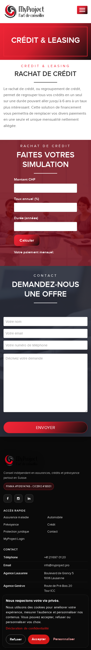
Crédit (51, 524)
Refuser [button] (16, 639)
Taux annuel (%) (26, 199)
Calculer (27, 240)
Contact (52, 531)
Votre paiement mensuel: (34, 252)
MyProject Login (14, 539)
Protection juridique (16, 531)
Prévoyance (11, 524)
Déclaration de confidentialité (27, 628)
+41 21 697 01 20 (55, 557)
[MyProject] (24, 11)
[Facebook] (8, 498)
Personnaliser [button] (64, 639)
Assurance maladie (16, 517)
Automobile (55, 517)
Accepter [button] (39, 639)
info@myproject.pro (56, 565)
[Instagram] (18, 498)
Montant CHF (24, 180)
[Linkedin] (29, 498)
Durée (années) (26, 218)
